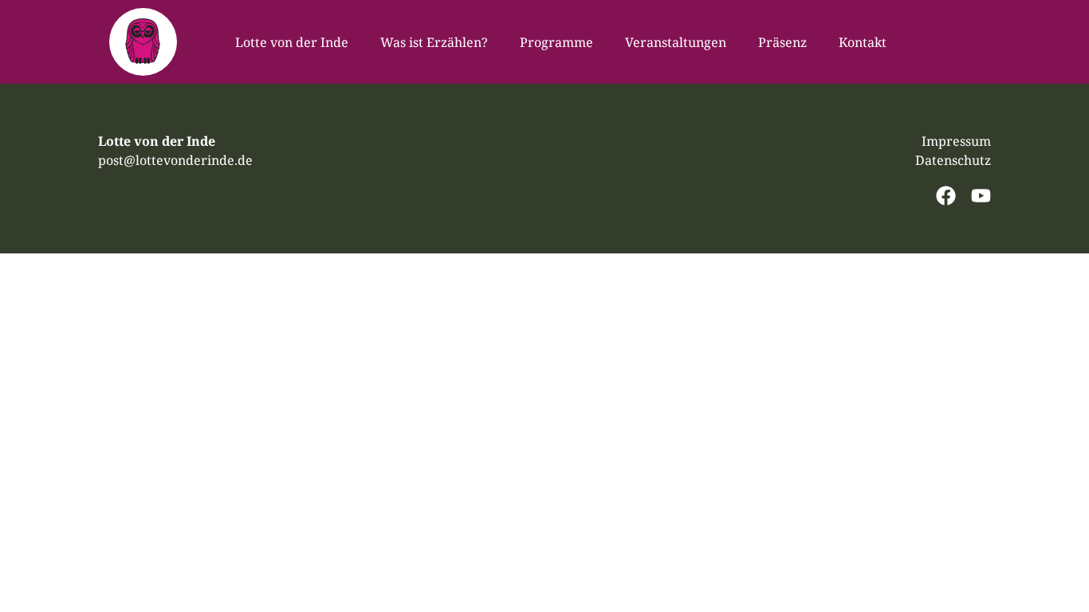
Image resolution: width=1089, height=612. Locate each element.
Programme (556, 42)
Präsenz (782, 42)
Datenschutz (953, 160)
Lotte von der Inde (291, 42)
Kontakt (863, 42)
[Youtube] (981, 196)
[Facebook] (946, 196)
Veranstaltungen (675, 42)
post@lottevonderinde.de (175, 160)
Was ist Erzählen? (434, 42)
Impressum (956, 141)
